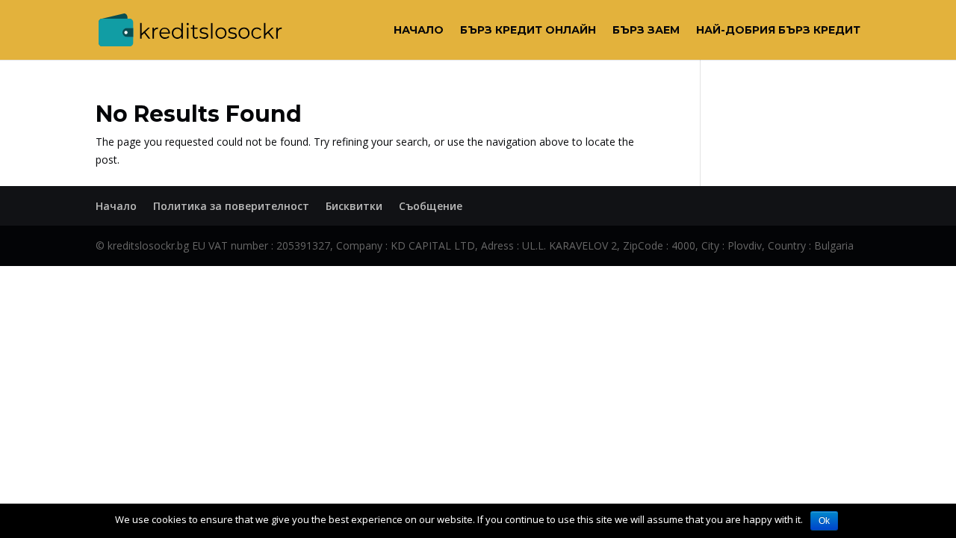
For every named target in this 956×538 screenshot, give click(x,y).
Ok (824, 521)
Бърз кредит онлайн (528, 31)
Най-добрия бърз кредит (778, 31)
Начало (419, 31)
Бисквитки (354, 206)
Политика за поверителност (231, 206)
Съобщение (430, 206)
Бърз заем (646, 31)
